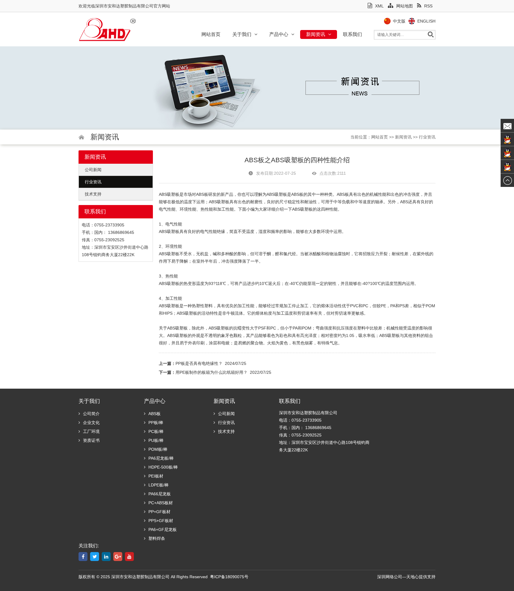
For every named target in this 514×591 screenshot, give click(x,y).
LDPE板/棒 (158, 485)
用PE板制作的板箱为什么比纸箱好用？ (211, 372)
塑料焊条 (156, 538)
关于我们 (241, 34)
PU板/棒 (156, 440)
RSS (428, 6)
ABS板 (202, 194)
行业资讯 (427, 137)
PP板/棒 (155, 422)
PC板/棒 (156, 431)
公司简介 (91, 413)
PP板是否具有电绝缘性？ (198, 363)
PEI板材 (155, 476)
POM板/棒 (157, 449)
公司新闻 (93, 169)
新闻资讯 (315, 34)
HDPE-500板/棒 (163, 467)
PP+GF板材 (159, 511)
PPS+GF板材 (160, 520)
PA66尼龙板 (159, 493)
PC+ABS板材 (160, 502)
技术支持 (93, 194)
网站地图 (404, 6)
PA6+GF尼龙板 (162, 529)
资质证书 (91, 440)
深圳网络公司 (389, 576)
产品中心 (278, 34)
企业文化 (91, 422)
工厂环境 (91, 431)
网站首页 (210, 34)
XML (379, 6)
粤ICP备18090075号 (229, 576)
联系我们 (352, 34)
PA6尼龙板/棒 (161, 458)
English (426, 21)
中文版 (399, 21)
